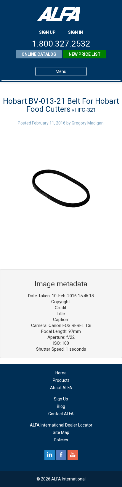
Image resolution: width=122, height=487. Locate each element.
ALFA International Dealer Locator (61, 425)
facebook (61, 455)
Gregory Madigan (88, 123)
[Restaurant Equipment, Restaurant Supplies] (61, 14)
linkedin (49, 455)
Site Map (61, 432)
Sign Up (61, 399)
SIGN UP (47, 32)
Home (61, 373)
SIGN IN (75, 32)
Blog (61, 406)
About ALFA (61, 387)
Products (61, 380)
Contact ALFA (61, 413)
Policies (61, 439)
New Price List (85, 54)
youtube (73, 455)
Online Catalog (39, 54)
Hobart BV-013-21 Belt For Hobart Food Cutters (61, 105)
